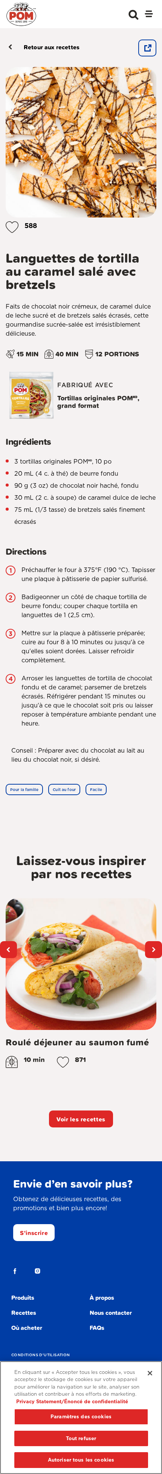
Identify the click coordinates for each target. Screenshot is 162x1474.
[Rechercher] (133, 15)
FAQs (97, 1327)
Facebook (15, 1271)
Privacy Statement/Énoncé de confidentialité (72, 1401)
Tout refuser (81, 1438)
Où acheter (26, 1327)
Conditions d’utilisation (40, 1354)
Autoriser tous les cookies (81, 1460)
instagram (37, 1271)
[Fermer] (150, 1373)
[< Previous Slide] (8, 949)
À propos (102, 1297)
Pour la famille (24, 789)
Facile (96, 789)
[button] (12, 225)
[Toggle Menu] (148, 15)
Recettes (23, 1312)
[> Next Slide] (153, 949)
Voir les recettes (81, 1119)
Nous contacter (111, 1312)
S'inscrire (34, 1232)
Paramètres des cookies (81, 1416)
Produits (22, 1297)
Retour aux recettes (51, 47)
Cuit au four (64, 789)
